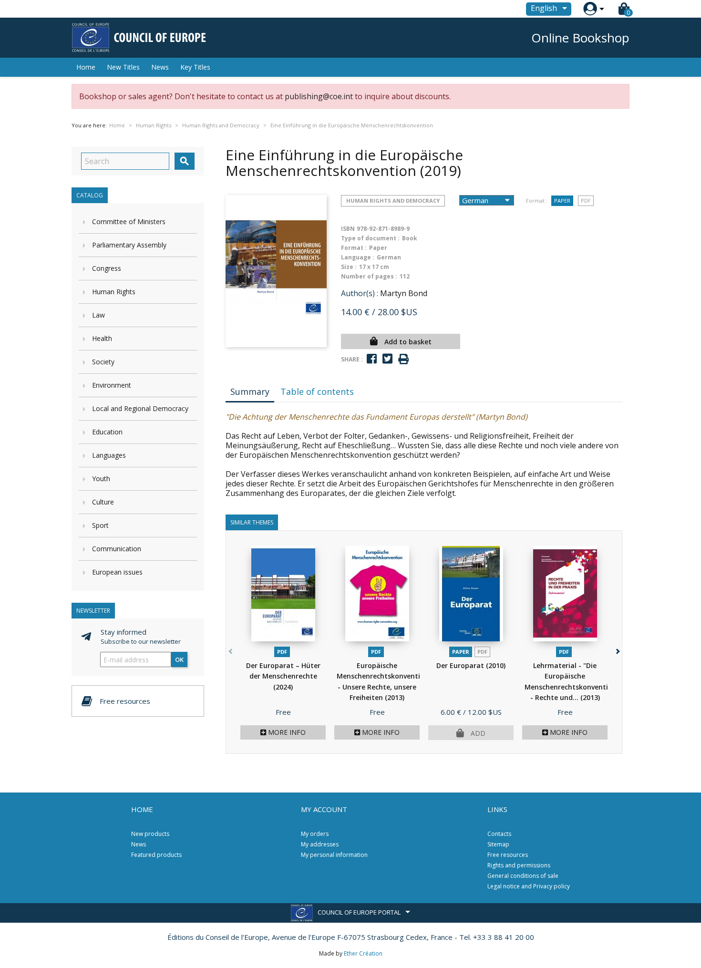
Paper (562, 200)
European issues (117, 572)
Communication (116, 548)
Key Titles (195, 67)
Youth (101, 478)
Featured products (156, 855)
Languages (109, 455)
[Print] (403, 359)
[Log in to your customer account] (590, 9)
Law (98, 314)
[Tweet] (387, 359)
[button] (617, 649)
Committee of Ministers (128, 221)
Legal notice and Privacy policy (528, 886)
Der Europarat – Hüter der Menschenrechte (283, 676)
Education (107, 431)
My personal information (334, 855)
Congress (106, 268)
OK (179, 659)
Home (85, 67)
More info (286, 732)
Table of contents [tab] (317, 391)
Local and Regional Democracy (140, 408)
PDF (586, 200)
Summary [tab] (249, 391)
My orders (315, 834)
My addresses (320, 844)
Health (102, 338)
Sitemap (498, 844)
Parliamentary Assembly (129, 244)
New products (150, 834)
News (160, 67)
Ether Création (363, 953)
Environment (111, 385)
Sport (100, 525)
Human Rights (113, 291)
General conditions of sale (522, 876)
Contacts (499, 834)
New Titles (123, 67)
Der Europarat (470, 665)
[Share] (372, 359)
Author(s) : (359, 293)
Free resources (507, 855)
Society (103, 361)
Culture (103, 501)
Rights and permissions (518, 865)
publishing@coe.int (319, 96)
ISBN (348, 229)
